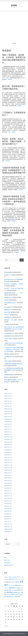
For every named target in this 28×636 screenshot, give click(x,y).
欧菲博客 (14, 5)
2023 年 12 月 (8, 437)
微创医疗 (6, 590)
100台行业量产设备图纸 (10, 338)
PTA (15, 579)
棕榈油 (15, 590)
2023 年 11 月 (8, 439)
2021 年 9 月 (7, 501)
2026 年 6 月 (8, 393)
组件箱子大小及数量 (9, 275)
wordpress (7, 582)
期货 (10, 590)
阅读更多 (10, 79)
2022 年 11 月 (8, 465)
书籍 (10, 585)
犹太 (19, 592)
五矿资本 (12, 585)
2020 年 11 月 (8, 526)
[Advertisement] (14, 25)
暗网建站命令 (8, 297)
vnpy (22, 579)
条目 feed (7, 560)
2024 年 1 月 (7, 434)
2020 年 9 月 (8, 531)
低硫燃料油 (6, 588)
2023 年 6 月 (8, 450)
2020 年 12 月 (8, 524)
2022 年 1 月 (7, 491)
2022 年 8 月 (7, 473)
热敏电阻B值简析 (9, 374)
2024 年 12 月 (8, 409)
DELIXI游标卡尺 (8, 307)
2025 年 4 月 (8, 401)
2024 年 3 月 (8, 432)
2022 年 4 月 (8, 483)
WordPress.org (8, 565)
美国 (17, 594)
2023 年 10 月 (8, 442)
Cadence (6, 577)
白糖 (22, 592)
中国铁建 (17, 582)
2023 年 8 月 (8, 444)
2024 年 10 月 (8, 414)
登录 (5, 557)
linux (20, 577)
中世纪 (12, 582)
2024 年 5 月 (8, 427)
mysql (22, 577)
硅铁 (5, 594)
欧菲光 (19, 590)
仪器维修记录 (8, 317)
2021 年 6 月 (7, 508)
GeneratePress (21, 633)
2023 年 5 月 (8, 452)
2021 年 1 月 (7, 521)
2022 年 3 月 (8, 485)
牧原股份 (15, 592)
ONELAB (6, 579)
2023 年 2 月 (8, 460)
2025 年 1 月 (7, 406)
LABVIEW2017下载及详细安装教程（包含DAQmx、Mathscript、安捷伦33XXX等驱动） (14, 349)
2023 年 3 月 (8, 457)
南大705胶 (7, 312)
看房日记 (6, 377)
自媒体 (6, 300)
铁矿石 (13, 596)
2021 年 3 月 (7, 516)
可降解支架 (19, 588)
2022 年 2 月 (7, 488)
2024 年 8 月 (8, 419)
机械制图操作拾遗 (9, 336)
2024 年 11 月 (8, 411)
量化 (5, 596)
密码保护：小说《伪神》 (11, 320)
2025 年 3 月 (8, 403)
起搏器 (21, 594)
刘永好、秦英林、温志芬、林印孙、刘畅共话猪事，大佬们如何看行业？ (13, 141)
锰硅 (16, 596)
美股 (19, 594)
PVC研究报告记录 (9, 333)
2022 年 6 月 (8, 478)
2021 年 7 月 (7, 506)
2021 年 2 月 (7, 519)
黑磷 (19, 596)
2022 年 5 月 (7, 480)
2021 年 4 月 (7, 514)
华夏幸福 (11, 588)
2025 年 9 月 (8, 398)
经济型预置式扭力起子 (10, 302)
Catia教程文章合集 (9, 356)
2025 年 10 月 (8, 396)
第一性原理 (9, 594)
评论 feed (7, 562)
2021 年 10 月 (8, 498)
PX (17, 579)
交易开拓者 (17, 585)
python (19, 579)
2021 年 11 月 (8, 496)
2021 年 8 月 (7, 503)
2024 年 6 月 (8, 424)
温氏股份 (10, 592)
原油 (15, 588)
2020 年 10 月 (8, 529)
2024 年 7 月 (8, 421)
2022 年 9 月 (8, 470)
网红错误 (6, 354)
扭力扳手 (6, 315)
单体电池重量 (8, 272)
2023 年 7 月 (8, 447)
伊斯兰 (22, 585)
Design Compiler (12, 577)
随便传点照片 (8, 309)
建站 (22, 588)
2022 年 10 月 (8, 467)
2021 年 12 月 (8, 493)
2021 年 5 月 (7, 511)
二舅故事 (6, 324)
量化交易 (9, 596)
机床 (12, 590)
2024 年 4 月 (8, 429)
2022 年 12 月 (8, 462)
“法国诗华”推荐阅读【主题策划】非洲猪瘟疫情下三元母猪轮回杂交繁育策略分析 (13, 170)
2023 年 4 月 (8, 455)
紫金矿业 (13, 594)
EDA (17, 577)
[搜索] (22, 260)
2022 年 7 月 (7, 475)
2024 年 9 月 (8, 416)
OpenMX (10, 579)
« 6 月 (6, 626)
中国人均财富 (8, 361)
